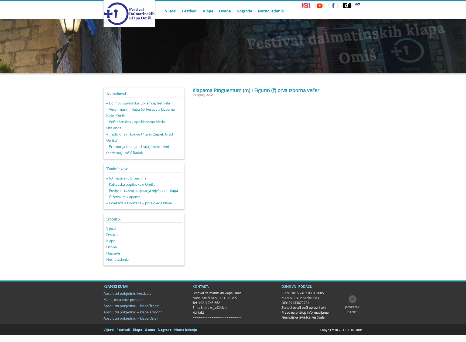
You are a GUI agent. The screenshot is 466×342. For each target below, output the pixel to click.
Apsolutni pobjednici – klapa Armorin (133, 312)
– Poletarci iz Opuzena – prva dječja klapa (139, 203)
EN (357, 4)
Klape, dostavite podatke (123, 299)
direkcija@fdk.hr (216, 307)
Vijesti (170, 10)
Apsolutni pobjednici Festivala (127, 293)
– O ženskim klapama (123, 196)
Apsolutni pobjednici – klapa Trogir (131, 305)
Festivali (189, 10)
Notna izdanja (271, 10)
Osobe (225, 10)
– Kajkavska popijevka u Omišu (131, 184)
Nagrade (244, 10)
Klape (208, 10)
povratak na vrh (352, 309)
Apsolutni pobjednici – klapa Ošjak (131, 318)
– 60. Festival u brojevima (126, 178)
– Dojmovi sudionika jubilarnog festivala (138, 103)
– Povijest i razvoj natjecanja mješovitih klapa (142, 190)
